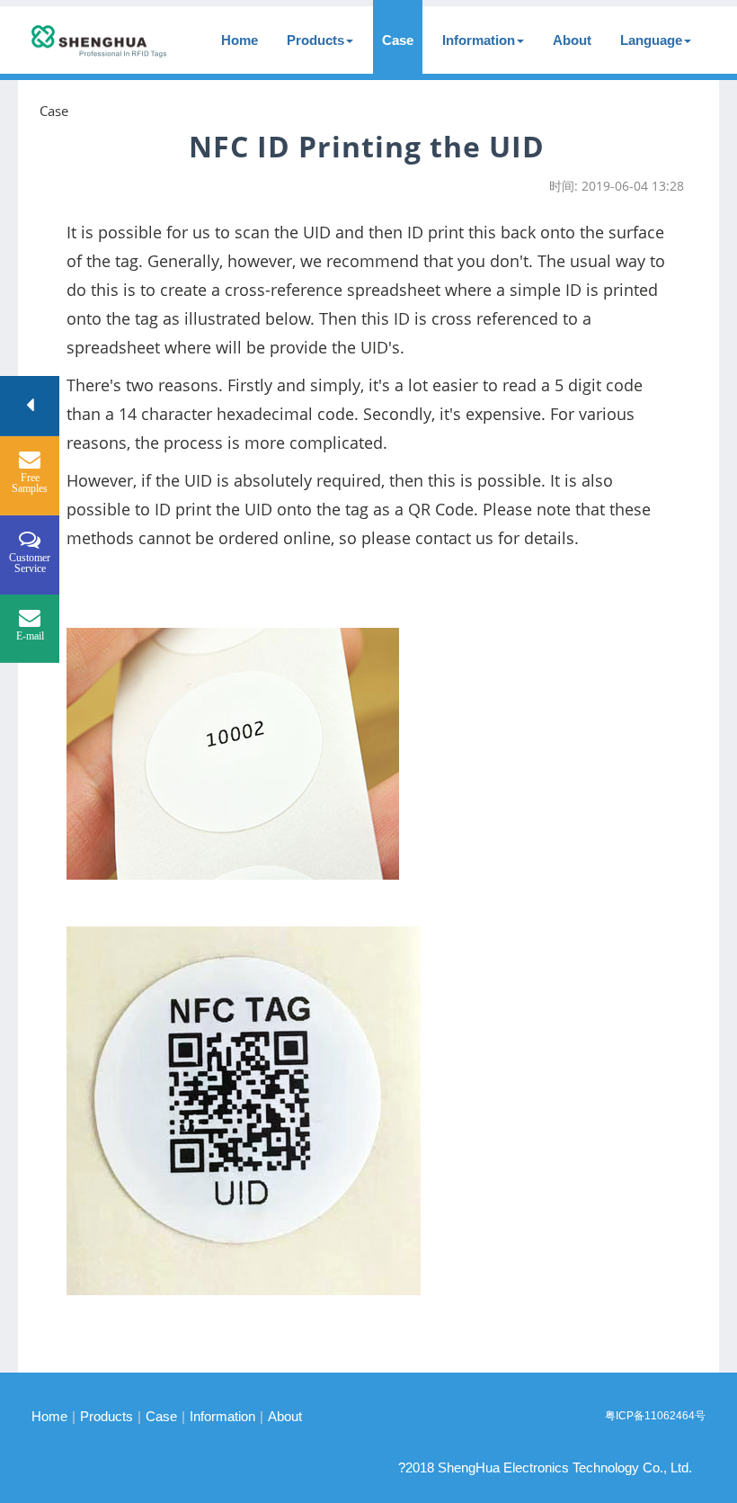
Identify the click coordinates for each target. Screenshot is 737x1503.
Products (315, 40)
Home (239, 40)
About (572, 40)
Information (478, 40)
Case (397, 40)
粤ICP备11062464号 (655, 1415)
